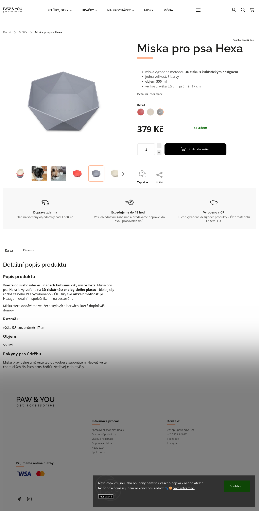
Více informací (184, 488)
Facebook (173, 439)
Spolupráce (98, 452)
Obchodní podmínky (104, 434)
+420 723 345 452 (177, 434)
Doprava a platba (102, 443)
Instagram (173, 443)
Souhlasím (237, 486)
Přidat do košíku (199, 149)
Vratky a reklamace (103, 439)
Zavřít (237, 187)
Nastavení (106, 496)
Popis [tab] (9, 250)
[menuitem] (62, 10)
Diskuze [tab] (28, 250)
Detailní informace (150, 94)
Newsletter (98, 447)
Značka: (243, 40)
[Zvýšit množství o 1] (159, 145)
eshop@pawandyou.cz (180, 430)
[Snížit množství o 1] (159, 152)
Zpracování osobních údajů (108, 430)
